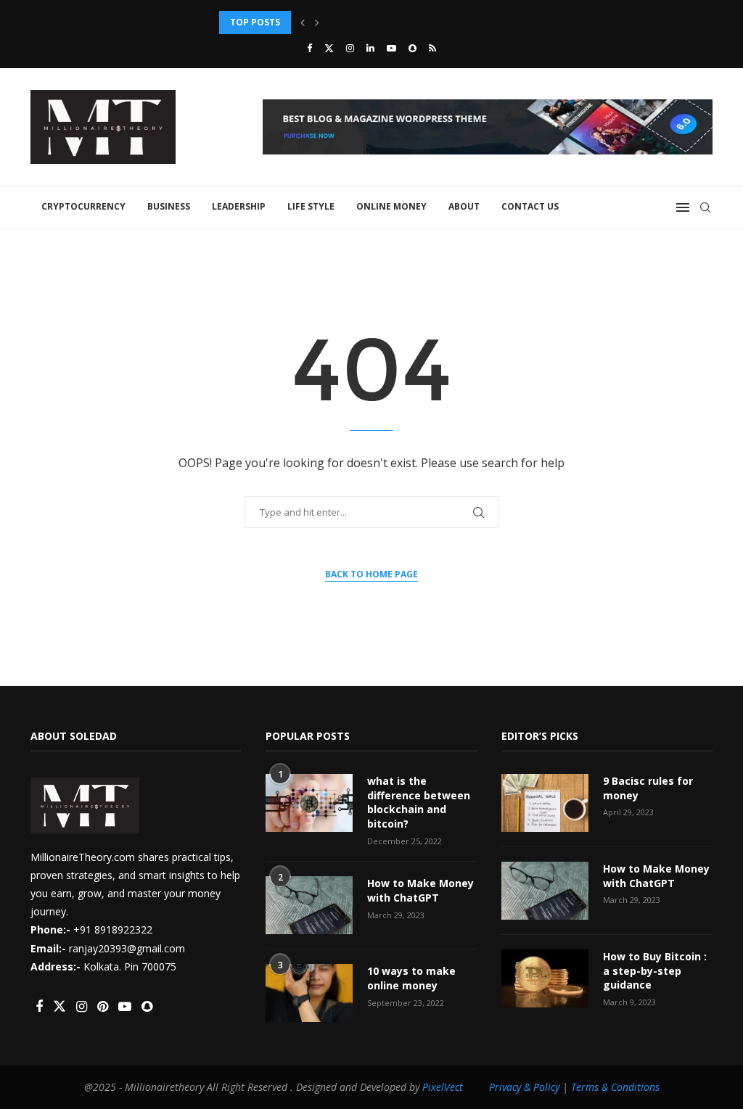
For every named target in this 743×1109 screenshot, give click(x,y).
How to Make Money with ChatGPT (420, 890)
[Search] (705, 207)
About (464, 206)
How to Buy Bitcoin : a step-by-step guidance (331, 22)
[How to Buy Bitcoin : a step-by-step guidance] (544, 978)
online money (391, 206)
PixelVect (442, 1087)
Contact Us (530, 206)
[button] (302, 22)
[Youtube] (391, 47)
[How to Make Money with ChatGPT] (309, 905)
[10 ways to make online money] (309, 993)
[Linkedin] (370, 47)
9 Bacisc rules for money (648, 788)
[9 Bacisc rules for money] (544, 803)
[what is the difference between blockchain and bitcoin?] (309, 803)
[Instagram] (350, 47)
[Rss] (432, 47)
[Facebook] (309, 47)
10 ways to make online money (411, 978)
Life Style (310, 206)
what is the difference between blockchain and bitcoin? (418, 802)
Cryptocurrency (83, 206)
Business (168, 206)
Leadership (239, 206)
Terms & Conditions (615, 1087)
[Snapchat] (412, 47)
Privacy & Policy (524, 1087)
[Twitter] (329, 47)
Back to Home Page (371, 574)
